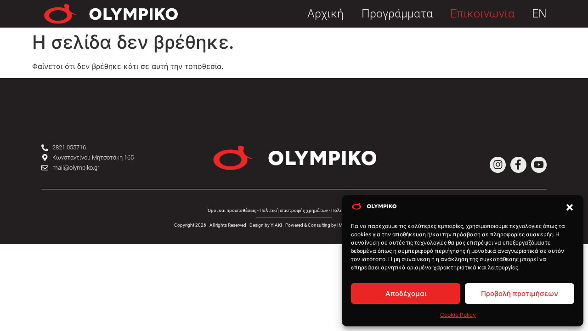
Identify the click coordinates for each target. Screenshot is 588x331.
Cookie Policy (458, 314)
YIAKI (276, 225)
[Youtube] (539, 165)
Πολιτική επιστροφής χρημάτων (294, 210)
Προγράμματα (397, 14)
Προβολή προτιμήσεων (519, 293)
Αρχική (325, 14)
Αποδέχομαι (405, 293)
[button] (569, 207)
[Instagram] (498, 165)
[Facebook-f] (518, 165)
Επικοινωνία (482, 14)
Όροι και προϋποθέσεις (232, 210)
